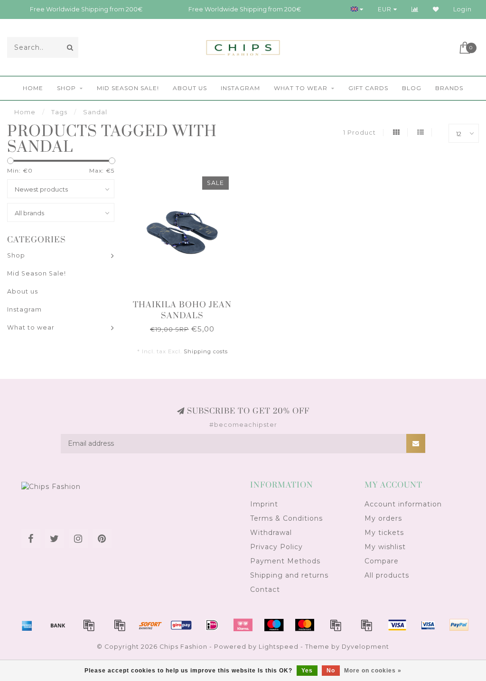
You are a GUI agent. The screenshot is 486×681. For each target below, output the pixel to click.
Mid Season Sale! (128, 88)
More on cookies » (373, 670)
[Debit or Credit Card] (89, 625)
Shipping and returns (289, 575)
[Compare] (415, 9)
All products (386, 575)
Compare (381, 561)
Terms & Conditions (286, 518)
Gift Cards (368, 88)
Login (462, 9)
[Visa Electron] (428, 625)
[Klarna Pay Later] (243, 625)
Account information (403, 504)
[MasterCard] (305, 625)
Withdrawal (271, 532)
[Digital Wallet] (119, 625)
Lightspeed (279, 646)
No (331, 670)
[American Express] (27, 625)
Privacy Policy (276, 547)
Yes (307, 670)
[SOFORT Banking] (150, 625)
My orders (383, 518)
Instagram (240, 88)
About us (190, 88)
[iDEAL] (212, 625)
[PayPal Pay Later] (366, 625)
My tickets (384, 532)
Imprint (264, 504)
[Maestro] (274, 625)
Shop (66, 88)
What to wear (300, 88)
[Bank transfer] (58, 625)
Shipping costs (206, 351)
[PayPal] (335, 625)
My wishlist (385, 547)
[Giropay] (181, 625)
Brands (449, 88)
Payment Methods (285, 561)
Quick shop (186, 301)
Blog (411, 88)
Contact (265, 589)
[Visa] (397, 625)
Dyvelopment (365, 646)
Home (33, 88)
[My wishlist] (436, 9)
